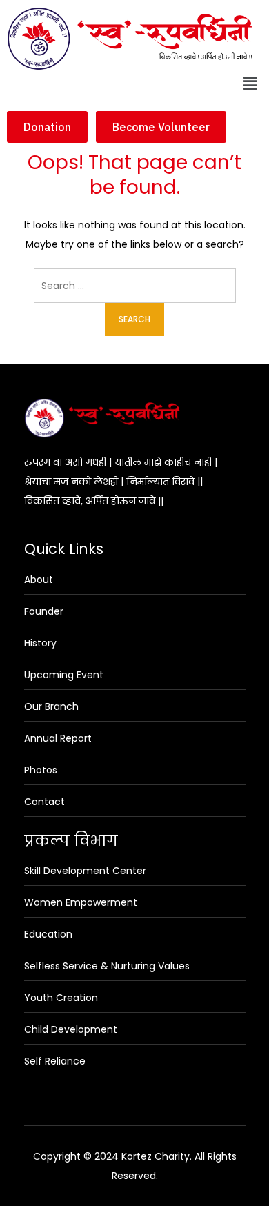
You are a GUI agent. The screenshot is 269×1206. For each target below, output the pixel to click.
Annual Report (58, 738)
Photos (40, 770)
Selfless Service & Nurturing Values (107, 966)
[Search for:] (135, 286)
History (40, 643)
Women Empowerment (80, 902)
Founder (43, 611)
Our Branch (51, 706)
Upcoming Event (63, 675)
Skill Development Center (85, 871)
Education (48, 934)
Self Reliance (55, 1061)
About (38, 579)
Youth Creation (61, 998)
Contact (44, 802)
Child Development (70, 1029)
